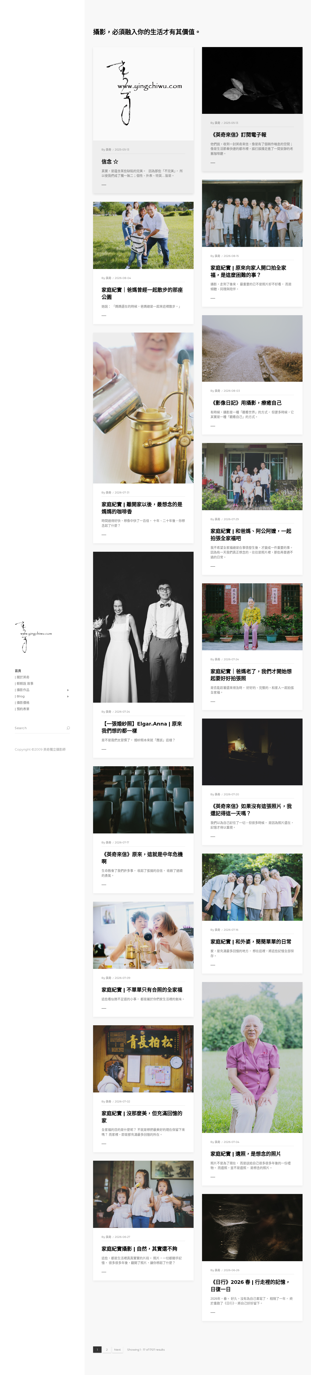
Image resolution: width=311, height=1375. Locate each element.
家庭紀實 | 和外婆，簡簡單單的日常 (251, 942)
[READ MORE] (113, 185)
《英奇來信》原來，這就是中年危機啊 (142, 858)
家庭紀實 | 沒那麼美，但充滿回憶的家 (142, 1117)
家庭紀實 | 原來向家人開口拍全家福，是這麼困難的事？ (248, 271)
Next (117, 1349)
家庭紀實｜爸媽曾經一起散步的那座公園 (142, 293)
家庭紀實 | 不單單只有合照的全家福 (142, 990)
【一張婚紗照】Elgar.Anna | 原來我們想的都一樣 (142, 727)
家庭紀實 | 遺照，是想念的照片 (246, 1154)
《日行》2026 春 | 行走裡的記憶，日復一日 (250, 1285)
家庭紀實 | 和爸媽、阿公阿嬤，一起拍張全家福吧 (251, 534)
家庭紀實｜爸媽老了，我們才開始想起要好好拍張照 (251, 675)
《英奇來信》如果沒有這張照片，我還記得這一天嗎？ (251, 809)
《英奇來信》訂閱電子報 (238, 135)
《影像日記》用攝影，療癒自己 (246, 403)
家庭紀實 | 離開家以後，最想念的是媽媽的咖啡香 (142, 508)
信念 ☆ (110, 162)
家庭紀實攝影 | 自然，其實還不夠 (139, 1249)
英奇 (108, 149)
